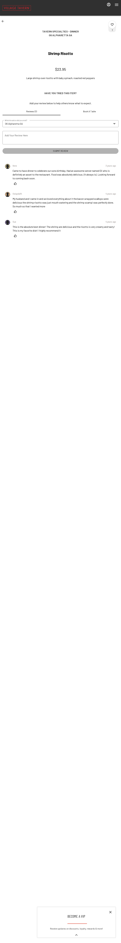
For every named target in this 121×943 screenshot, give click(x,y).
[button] (4, 21)
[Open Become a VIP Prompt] (76, 935)
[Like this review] (16, 183)
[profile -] (109, 4)
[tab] (31, 111)
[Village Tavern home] (17, 8)
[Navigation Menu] (116, 4)
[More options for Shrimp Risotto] (112, 24)
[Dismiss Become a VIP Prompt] (110, 912)
